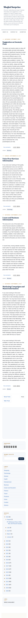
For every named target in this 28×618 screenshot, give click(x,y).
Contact (6, 502)
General (9, 389)
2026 (7, 517)
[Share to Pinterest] (19, 147)
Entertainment (7, 482)
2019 (7, 559)
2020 (7, 556)
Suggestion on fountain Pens (12, 43)
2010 (7, 587)
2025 (7, 541)
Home (22, 396)
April (8, 530)
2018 (7, 563)
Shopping (6, 470)
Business (9, 150)
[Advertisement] (14, 423)
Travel (5, 493)
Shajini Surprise (12, 7)
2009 (7, 591)
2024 (7, 544)
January (9, 537)
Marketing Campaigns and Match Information (14, 287)
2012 (7, 581)
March (9, 534)
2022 (7, 550)
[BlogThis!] (15, 147)
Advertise (23, 32)
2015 (7, 572)
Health (5, 479)
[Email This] (14, 147)
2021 (7, 553)
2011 (7, 584)
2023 (7, 547)
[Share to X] (16, 147)
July (8, 527)
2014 (7, 575)
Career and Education (10, 488)
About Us (5, 32)
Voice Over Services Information (11, 160)
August (9, 519)
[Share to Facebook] (18, 147)
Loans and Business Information (11, 219)
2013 (7, 578)
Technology (9, 209)
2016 (7, 569)
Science (6, 505)
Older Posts (7, 400)
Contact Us (13, 32)
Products (6, 496)
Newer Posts (7, 396)
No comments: (7, 147)
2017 (7, 566)
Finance (6, 490)
